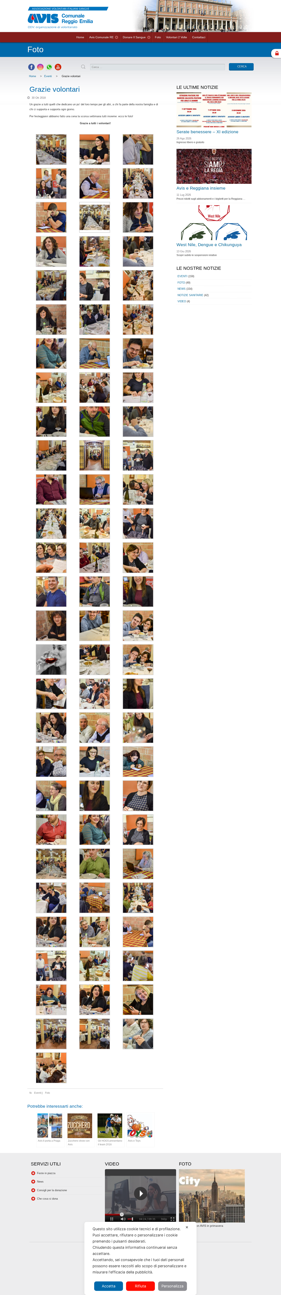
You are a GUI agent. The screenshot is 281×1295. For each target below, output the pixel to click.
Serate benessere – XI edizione (207, 131)
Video (182, 301)
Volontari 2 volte (176, 37)
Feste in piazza (46, 1173)
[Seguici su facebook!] (31, 69)
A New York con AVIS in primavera (201, 1225)
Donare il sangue (134, 37)
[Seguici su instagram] (40, 69)
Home (80, 37)
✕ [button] (186, 1227)
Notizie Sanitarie (190, 295)
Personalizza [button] (172, 1286)
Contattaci (198, 37)
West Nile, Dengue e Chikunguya (209, 244)
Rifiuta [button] (140, 1286)
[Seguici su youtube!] (58, 69)
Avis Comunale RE (101, 37)
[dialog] (140, 1258)
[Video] (140, 1196)
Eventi (48, 76)
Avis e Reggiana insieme (200, 188)
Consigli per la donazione (52, 1190)
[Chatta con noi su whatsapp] (49, 69)
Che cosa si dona (47, 1198)
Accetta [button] (108, 1286)
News (182, 288)
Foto (158, 37)
